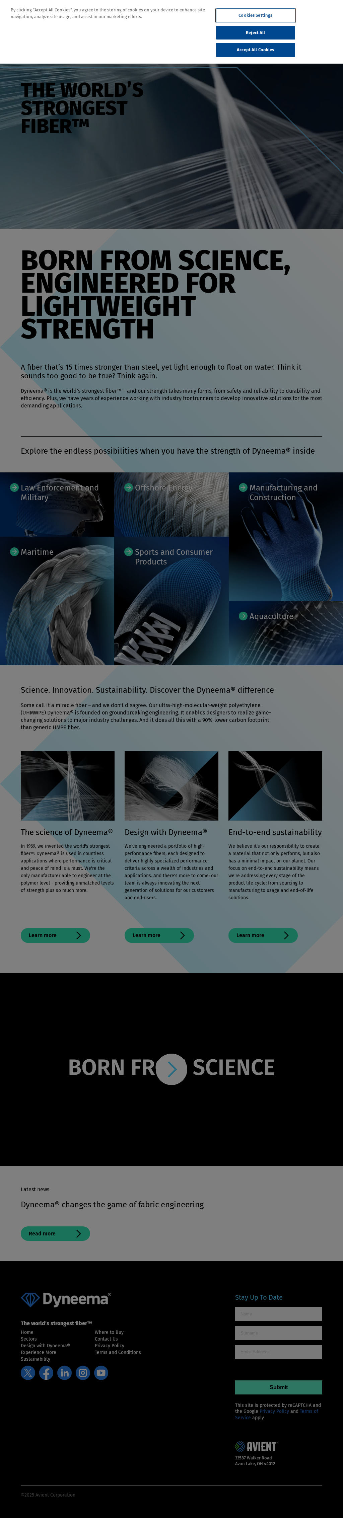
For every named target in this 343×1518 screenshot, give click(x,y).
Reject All (255, 32)
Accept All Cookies (255, 49)
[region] (171, 32)
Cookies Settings (255, 15)
